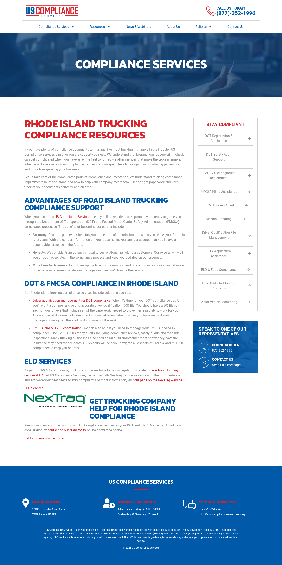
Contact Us (235, 27)
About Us (173, 27)
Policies (201, 27)
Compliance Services (54, 27)
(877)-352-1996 (210, 509)
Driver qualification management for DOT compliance (71, 300)
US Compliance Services (72, 217)
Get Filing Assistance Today (44, 438)
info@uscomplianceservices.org (222, 514)
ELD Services (33, 388)
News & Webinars (138, 27)
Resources (97, 27)
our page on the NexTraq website (158, 380)
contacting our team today (67, 430)
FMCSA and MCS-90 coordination (57, 328)
